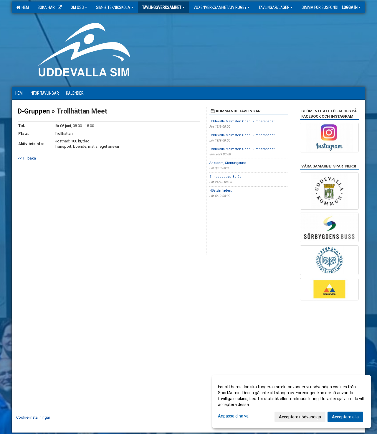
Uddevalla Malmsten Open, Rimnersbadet (242, 121)
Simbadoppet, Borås (225, 177)
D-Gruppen (34, 111)
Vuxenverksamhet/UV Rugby (220, 7)
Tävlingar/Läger (274, 7)
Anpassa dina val (233, 416)
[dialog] (291, 401)
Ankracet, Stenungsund (227, 163)
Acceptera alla (345, 417)
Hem (24, 7)
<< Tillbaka (27, 158)
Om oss (77, 7)
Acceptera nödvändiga (300, 417)
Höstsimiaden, (220, 191)
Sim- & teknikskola (113, 7)
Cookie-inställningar (33, 417)
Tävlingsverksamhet (161, 7)
